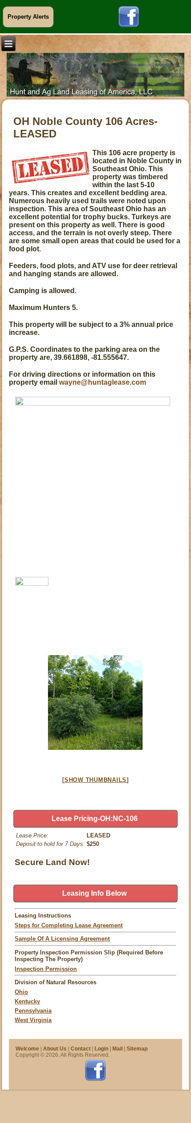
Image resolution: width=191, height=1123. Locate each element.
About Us (55, 1049)
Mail (117, 1049)
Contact (81, 1049)
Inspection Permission (46, 969)
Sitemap (137, 1049)
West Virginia (33, 1020)
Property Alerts (28, 16)
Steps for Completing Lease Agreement (69, 925)
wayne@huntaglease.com (101, 382)
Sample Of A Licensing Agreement (62, 938)
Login (101, 1049)
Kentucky (27, 1001)
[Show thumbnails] (95, 780)
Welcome (27, 1049)
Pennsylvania (33, 1010)
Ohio (21, 992)
